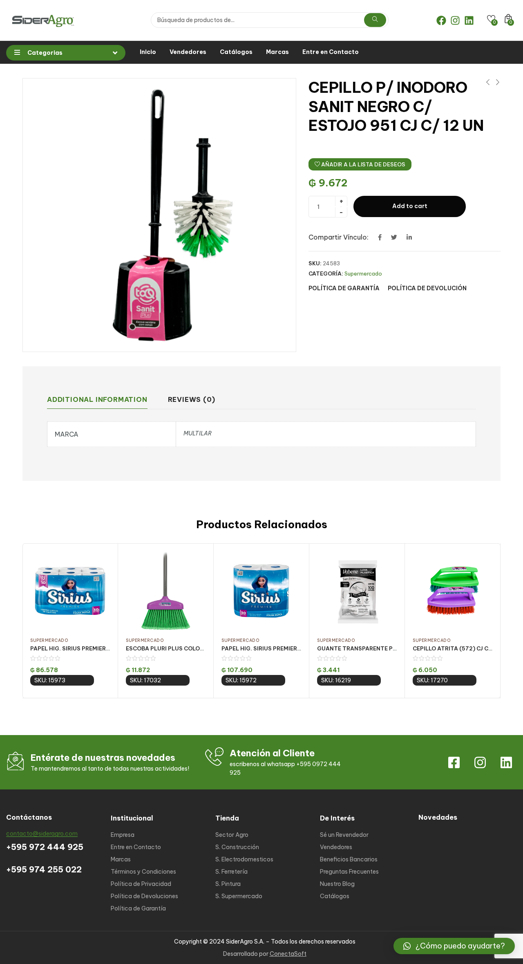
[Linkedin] (469, 20)
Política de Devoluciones (144, 896)
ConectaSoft (288, 953)
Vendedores (188, 52)
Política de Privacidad (141, 884)
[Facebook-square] (454, 762)
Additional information (97, 399)
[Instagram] (455, 20)
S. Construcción (237, 847)
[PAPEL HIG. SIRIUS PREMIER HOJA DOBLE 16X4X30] (261, 591)
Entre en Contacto (330, 52)
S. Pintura (228, 884)
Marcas (277, 52)
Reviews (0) (191, 399)
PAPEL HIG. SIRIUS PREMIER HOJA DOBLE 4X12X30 (99, 648)
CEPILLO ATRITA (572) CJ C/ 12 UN (460, 648)
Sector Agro (231, 834)
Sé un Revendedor (344, 834)
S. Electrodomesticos (244, 859)
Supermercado (363, 273)
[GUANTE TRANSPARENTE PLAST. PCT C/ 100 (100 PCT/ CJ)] (357, 591)
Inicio (148, 52)
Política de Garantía (138, 908)
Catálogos (236, 52)
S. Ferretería (231, 871)
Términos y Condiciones (143, 871)
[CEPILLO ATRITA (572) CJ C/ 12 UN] (452, 591)
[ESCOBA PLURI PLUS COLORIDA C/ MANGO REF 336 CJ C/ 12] (166, 591)
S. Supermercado (238, 896)
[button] (454, 946)
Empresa (122, 834)
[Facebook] (441, 20)
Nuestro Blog (337, 884)
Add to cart (409, 206)
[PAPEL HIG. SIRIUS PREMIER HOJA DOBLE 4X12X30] (70, 591)
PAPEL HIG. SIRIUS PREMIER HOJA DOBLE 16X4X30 (290, 648)
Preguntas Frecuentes (349, 871)
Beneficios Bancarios (349, 859)
